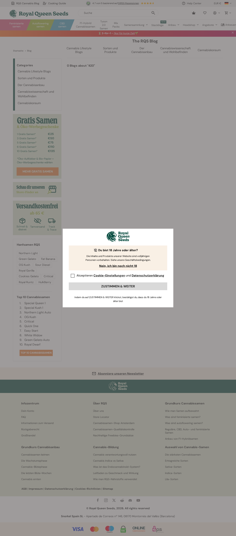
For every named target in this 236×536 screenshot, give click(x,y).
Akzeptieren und (120, 275)
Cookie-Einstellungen (109, 275)
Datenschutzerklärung (148, 275)
